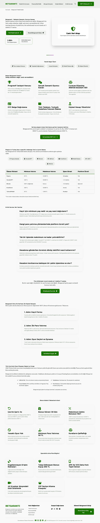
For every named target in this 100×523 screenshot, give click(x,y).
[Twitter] (52, 509)
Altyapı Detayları (48, 4)
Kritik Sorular (69, 4)
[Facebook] (57, 509)
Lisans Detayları (53, 66)
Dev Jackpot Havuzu (19, 66)
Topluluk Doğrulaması (38, 66)
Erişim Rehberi (59, 4)
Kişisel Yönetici (84, 66)
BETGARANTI (11, 4)
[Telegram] (59, 509)
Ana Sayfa (7, 9)
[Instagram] (54, 509)
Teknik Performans (24, 4)
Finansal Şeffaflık (36, 4)
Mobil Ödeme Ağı (68, 66)
